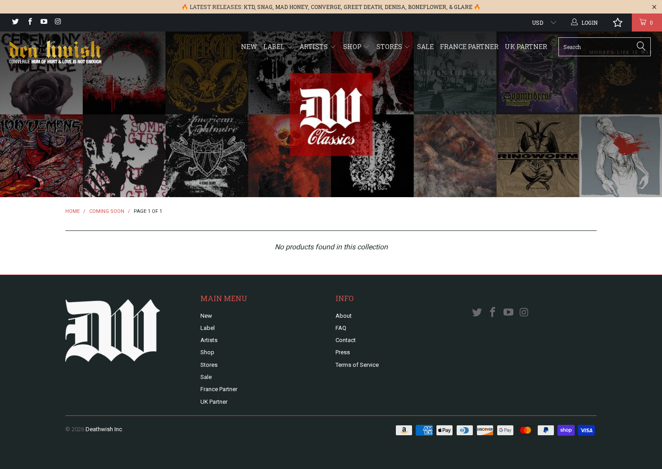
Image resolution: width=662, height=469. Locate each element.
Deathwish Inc (104, 429)
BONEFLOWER (427, 6)
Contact (346, 340)
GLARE (463, 6)
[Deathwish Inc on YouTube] (43, 22)
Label (274, 46)
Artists (314, 46)
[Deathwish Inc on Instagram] (57, 22)
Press (343, 352)
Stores (390, 46)
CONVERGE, (326, 6)
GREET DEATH (363, 6)
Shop (353, 46)
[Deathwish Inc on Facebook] (29, 22)
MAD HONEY (291, 6)
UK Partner (526, 46)
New (249, 46)
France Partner (469, 46)
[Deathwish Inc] (57, 53)
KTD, (250, 6)
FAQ (341, 328)
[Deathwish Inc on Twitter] (15, 22)
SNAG (264, 6)
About (344, 315)
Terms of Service (357, 364)
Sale (425, 46)
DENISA (395, 6)
